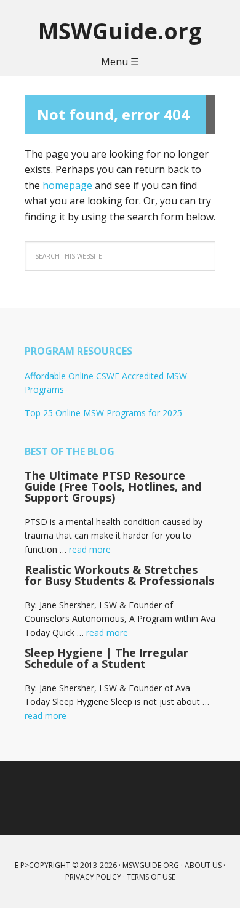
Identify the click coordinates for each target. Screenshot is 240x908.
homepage (67, 185)
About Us (203, 865)
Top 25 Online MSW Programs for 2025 (103, 413)
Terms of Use (151, 877)
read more (90, 549)
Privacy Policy (93, 877)
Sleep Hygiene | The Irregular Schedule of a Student (106, 658)
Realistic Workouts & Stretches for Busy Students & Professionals (119, 575)
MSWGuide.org (120, 30)
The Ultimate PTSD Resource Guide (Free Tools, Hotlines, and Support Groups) (113, 486)
